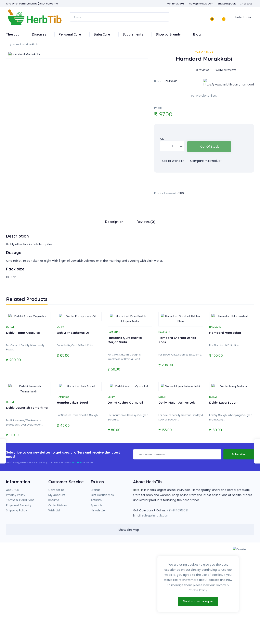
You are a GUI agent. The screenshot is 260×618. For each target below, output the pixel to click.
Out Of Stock (209, 147)
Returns (53, 500)
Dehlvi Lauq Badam (223, 402)
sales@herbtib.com (155, 515)
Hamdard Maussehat (225, 333)
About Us (12, 490)
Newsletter (98, 510)
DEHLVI (10, 326)
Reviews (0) (145, 222)
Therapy (13, 34)
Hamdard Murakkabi (26, 44)
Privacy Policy (15, 495)
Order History (57, 505)
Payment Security (18, 505)
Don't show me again (198, 601)
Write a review (225, 70)
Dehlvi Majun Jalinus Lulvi (177, 402)
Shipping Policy (16, 510)
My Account (56, 495)
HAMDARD (170, 81)
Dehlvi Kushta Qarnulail (125, 402)
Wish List (54, 510)
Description (114, 222)
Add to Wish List (172, 161)
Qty (162, 138)
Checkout (246, 3)
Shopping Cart (227, 3)
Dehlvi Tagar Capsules (23, 333)
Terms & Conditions (20, 500)
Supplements (133, 34)
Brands (95, 490)
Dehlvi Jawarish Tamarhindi (27, 407)
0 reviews (202, 70)
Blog (197, 34)
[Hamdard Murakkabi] (77, 54)
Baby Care (102, 34)
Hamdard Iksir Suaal (72, 402)
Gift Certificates (102, 495)
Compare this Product (205, 161)
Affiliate (96, 500)
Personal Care (70, 34)
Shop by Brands (168, 34)
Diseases (39, 34)
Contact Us (56, 490)
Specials (96, 505)
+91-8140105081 (177, 510)
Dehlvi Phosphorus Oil (73, 333)
